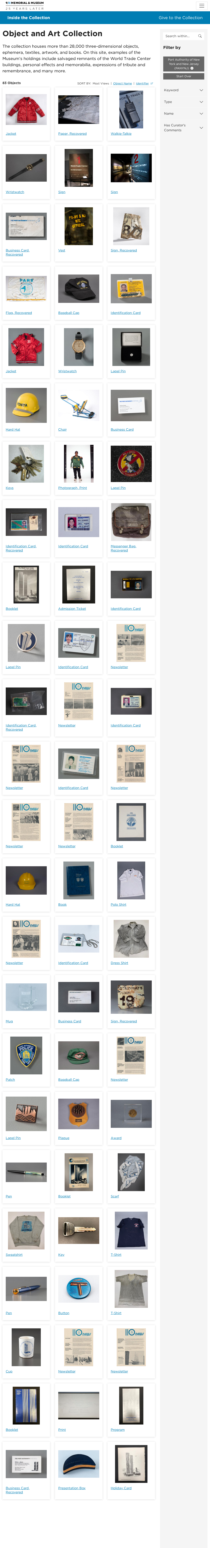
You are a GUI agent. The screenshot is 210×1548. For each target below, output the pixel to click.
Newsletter (119, 667)
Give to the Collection (181, 17)
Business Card (122, 429)
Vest (61, 250)
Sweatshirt (14, 1255)
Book (62, 905)
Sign (61, 192)
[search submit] (200, 36)
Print (62, 1430)
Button (63, 1313)
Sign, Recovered (124, 250)
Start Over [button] (183, 76)
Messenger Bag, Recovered (123, 548)
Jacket (11, 134)
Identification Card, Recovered (21, 548)
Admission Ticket (72, 609)
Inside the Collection (28, 17)
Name (168, 113)
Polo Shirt (118, 905)
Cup (9, 1371)
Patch (10, 1080)
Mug (9, 1021)
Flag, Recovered (19, 313)
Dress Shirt (119, 963)
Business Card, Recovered (18, 252)
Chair (62, 429)
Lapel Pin (118, 371)
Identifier (142, 83)
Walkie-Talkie (121, 134)
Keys (10, 488)
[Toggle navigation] (202, 6)
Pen (9, 1196)
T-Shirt (116, 1255)
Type (168, 102)
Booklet (12, 609)
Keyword (171, 90)
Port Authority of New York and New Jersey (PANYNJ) (184, 64)
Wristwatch (15, 192)
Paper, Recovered (72, 134)
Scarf (115, 1196)
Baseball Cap (68, 313)
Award (116, 1138)
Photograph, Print (72, 488)
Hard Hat (13, 429)
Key (61, 1255)
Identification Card (126, 313)
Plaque (63, 1138)
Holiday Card (121, 1488)
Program (118, 1430)
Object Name (122, 83)
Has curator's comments (175, 127)
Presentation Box (72, 1488)
